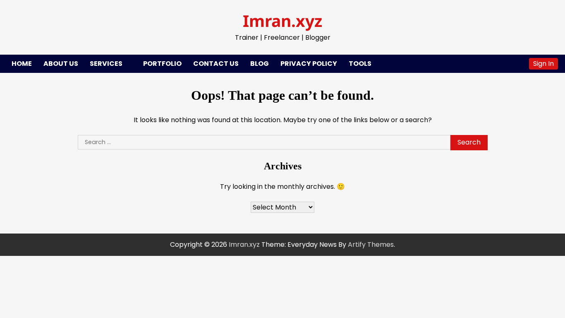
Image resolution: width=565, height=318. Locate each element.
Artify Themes (371, 244)
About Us (60, 63)
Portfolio (162, 63)
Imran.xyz (282, 20)
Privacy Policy (308, 63)
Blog (259, 63)
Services (106, 63)
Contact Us (216, 63)
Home (22, 63)
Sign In (543, 63)
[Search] (518, 64)
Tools (360, 63)
